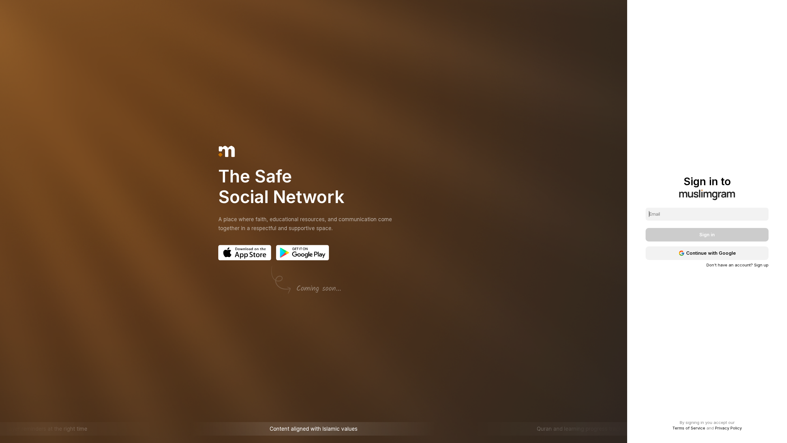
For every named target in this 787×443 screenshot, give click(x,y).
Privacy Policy (728, 427)
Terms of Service (688, 427)
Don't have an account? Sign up (737, 265)
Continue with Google (711, 253)
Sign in (707, 234)
